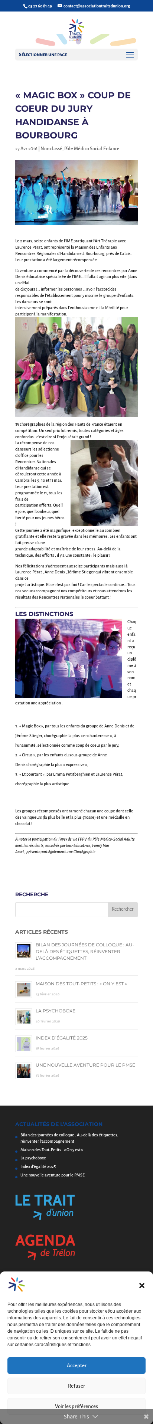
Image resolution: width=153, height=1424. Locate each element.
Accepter (77, 1365)
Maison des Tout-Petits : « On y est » (81, 983)
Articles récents (41, 932)
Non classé (51, 148)
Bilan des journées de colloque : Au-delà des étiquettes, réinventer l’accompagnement (85, 951)
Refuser (76, 1386)
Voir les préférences (76, 1406)
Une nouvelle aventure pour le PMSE (85, 1065)
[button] (142, 1285)
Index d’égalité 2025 (62, 1038)
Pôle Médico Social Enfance (92, 148)
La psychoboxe (55, 1011)
